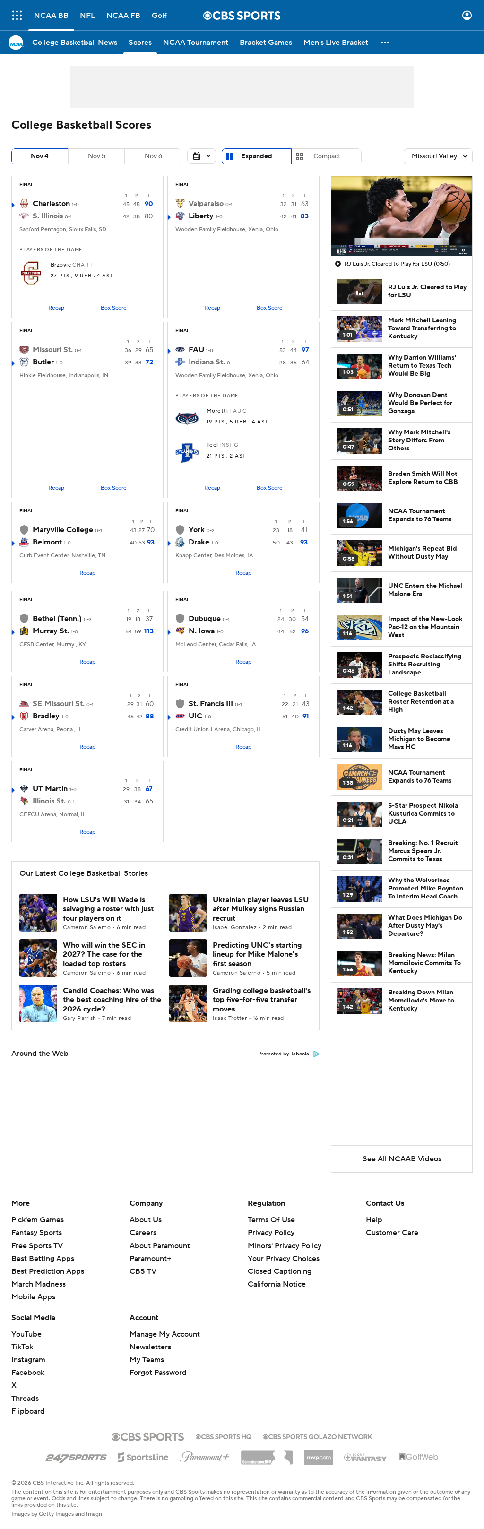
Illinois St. (49, 801)
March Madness (38, 1284)
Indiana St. (207, 362)
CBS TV (143, 1271)
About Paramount (160, 1246)
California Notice (277, 1284)
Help (374, 1220)
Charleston (51, 203)
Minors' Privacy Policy (284, 1246)
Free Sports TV (37, 1246)
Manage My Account (165, 1334)
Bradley (46, 716)
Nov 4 (40, 156)
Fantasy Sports (36, 1232)
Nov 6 (153, 156)
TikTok (22, 1347)
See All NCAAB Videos (402, 1159)
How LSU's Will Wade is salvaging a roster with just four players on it (108, 909)
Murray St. (51, 631)
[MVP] (318, 1454)
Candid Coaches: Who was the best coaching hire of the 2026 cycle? (112, 999)
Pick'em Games (37, 1220)
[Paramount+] (205, 1455)
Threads (25, 1398)
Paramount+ (150, 1258)
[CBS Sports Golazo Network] (317, 1436)
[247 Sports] (76, 1455)
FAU (196, 350)
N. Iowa (202, 631)
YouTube (26, 1334)
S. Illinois (48, 216)
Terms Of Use (271, 1220)
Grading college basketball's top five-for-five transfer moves (262, 999)
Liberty (201, 216)
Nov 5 (96, 156)
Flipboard (28, 1411)
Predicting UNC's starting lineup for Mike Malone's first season (257, 954)
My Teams (147, 1360)
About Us (146, 1220)
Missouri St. (53, 350)
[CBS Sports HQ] (223, 1436)
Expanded (256, 156)
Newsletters (150, 1347)
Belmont (47, 542)
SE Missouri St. (59, 704)
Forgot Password (158, 1372)
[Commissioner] (267, 1454)
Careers (143, 1232)
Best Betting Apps (42, 1258)
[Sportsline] (143, 1455)
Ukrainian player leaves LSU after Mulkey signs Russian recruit (261, 909)
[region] (401, 216)
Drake (199, 542)
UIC (195, 716)
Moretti (217, 411)
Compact (326, 156)
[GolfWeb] (419, 1457)
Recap (56, 307)
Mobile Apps (33, 1297)
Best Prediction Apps (47, 1271)
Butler (43, 362)
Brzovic (61, 265)
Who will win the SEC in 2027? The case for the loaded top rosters (104, 954)
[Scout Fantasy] (366, 1456)
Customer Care (392, 1232)
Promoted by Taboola (283, 1054)
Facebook (27, 1372)
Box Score (114, 307)
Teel (212, 445)
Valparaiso (206, 203)
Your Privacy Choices (284, 1258)
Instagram (28, 1360)
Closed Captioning (279, 1271)
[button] (17, 15)
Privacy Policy (271, 1232)
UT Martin (50, 789)
